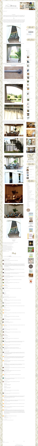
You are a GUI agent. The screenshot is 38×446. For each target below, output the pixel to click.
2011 (27, 207)
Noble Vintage (5, 355)
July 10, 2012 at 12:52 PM (7, 280)
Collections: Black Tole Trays (29, 190)
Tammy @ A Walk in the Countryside (7, 268)
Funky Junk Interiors (6, 250)
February (28, 205)
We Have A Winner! (30, 174)
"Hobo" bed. (5, 20)
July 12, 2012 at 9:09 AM (6, 354)
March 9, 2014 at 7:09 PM (7, 401)
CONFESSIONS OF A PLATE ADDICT (30, 76)
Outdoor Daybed (28, 197)
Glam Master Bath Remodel (31, 166)
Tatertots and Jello (5, 249)
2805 (6, 245)
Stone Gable (4, 251)
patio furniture (15, 19)
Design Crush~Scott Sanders (29, 191)
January (28, 206)
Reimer (4, 405)
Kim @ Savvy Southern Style (6, 275)
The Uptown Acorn (28, 55)
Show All (34, 120)
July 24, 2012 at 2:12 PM (6, 382)
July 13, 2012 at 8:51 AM (6, 368)
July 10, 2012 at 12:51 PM (7, 277)
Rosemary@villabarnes (6, 321)
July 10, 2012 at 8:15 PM (6, 310)
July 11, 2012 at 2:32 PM (6, 345)
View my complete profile (29, 30)
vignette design (28, 72)
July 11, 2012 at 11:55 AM (7, 342)
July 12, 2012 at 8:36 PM (6, 365)
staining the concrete (19, 19)
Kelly (4, 340)
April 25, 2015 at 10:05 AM (7, 404)
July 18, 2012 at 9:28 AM (6, 379)
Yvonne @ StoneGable (6, 296)
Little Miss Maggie (5, 337)
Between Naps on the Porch (29, 54)
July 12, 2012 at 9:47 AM (6, 358)
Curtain (4, 389)
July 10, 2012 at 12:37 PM (7, 270)
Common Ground (5, 248)
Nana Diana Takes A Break (29, 60)
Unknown (5, 284)
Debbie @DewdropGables (6, 369)
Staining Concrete (28, 201)
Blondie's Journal (5, 287)
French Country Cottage (7, 246)
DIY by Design (17, 242)
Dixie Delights (28, 50)
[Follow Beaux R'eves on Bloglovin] (29, 34)
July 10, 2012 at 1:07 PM (6, 283)
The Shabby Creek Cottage (6, 243)
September (28, 188)
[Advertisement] (7, 436)
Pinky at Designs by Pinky (6, 351)
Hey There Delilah (28, 196)
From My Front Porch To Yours (29, 109)
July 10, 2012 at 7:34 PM (6, 303)
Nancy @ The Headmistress (6, 259)
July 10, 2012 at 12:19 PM (7, 261)
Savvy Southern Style (8, 242)
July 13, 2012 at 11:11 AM (7, 372)
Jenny (4, 318)
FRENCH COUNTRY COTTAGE (29, 98)
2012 (27, 185)
